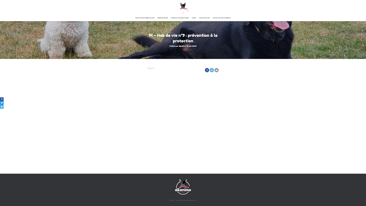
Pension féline (162, 18)
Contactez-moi (204, 18)
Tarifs (194, 18)
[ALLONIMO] (183, 8)
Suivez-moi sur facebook (222, 18)
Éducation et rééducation (145, 18)
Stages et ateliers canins (180, 18)
